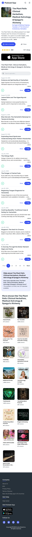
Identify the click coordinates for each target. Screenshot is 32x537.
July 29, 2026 (5, 153)
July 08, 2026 (5, 227)
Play (28, 90)
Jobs (3, 486)
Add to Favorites (9, 44)
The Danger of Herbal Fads (11, 173)
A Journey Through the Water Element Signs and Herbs (15, 248)
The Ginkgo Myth (7, 156)
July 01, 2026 (4, 244)
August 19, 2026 (5, 95)
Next (28, 266)
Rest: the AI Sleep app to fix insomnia (13, 494)
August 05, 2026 (5, 134)
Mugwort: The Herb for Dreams (12, 229)
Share (24, 44)
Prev (4, 266)
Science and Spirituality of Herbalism (14, 80)
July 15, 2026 (4, 207)
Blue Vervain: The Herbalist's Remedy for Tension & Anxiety (16, 118)
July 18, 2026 (4, 188)
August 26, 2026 (5, 78)
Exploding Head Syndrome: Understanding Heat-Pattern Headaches (16, 138)
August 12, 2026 (5, 114)
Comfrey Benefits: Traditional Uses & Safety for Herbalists (14, 211)
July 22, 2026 (5, 171)
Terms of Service (7, 491)
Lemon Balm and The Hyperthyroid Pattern (13, 99)
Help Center (5, 501)
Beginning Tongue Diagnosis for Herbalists (13, 192)
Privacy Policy (6, 489)
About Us (5, 484)
